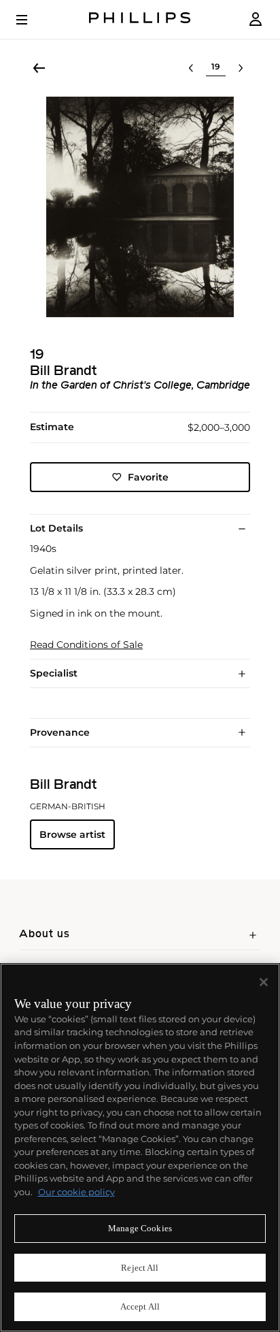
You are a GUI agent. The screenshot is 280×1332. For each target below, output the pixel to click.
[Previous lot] (190, 68)
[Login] (255, 19)
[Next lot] (240, 68)
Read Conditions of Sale (86, 645)
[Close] (264, 982)
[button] (140, 207)
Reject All (139, 1268)
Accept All (140, 1306)
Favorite (148, 477)
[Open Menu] (31, 20)
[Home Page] (140, 19)
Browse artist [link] (72, 834)
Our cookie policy (76, 1191)
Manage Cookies (140, 1228)
